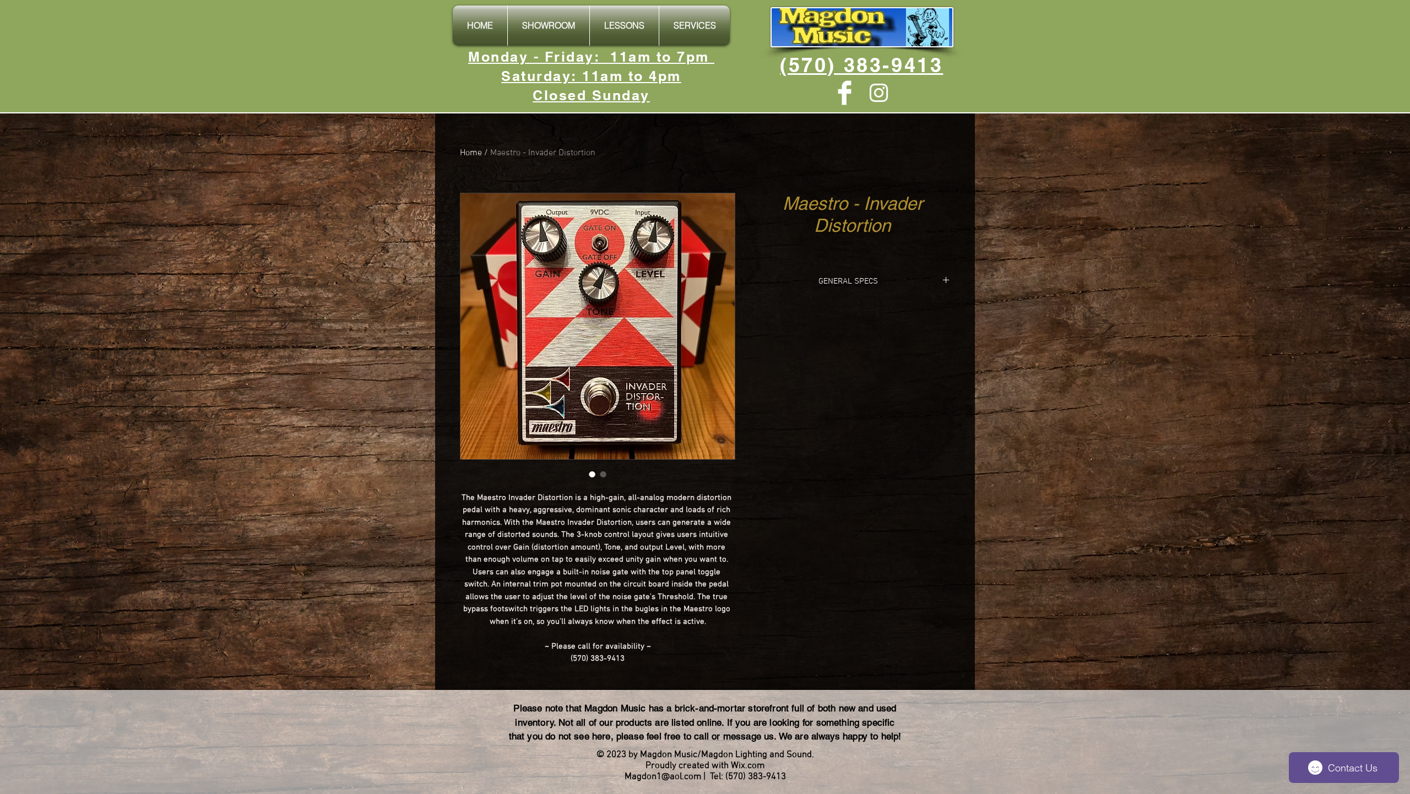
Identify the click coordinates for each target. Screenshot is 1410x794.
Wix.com (747, 765)
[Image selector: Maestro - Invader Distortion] (592, 474)
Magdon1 (643, 776)
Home (471, 153)
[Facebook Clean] (844, 92)
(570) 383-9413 (861, 65)
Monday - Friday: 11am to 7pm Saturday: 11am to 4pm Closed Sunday (591, 76)
